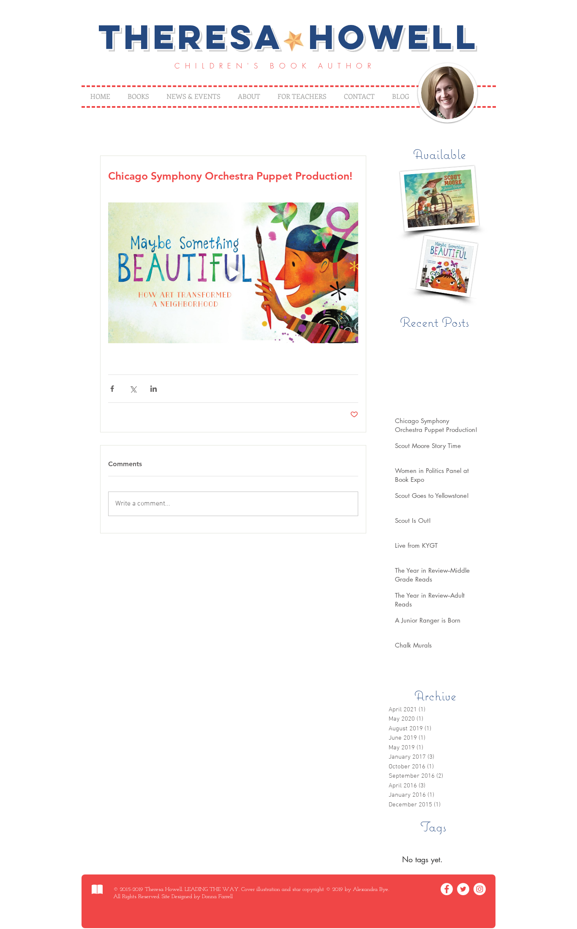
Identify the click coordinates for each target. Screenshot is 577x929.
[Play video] (233, 272)
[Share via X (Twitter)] (133, 389)
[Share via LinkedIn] (154, 389)
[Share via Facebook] (112, 389)
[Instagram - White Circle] (480, 889)
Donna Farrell (217, 896)
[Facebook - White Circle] (447, 889)
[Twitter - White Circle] (463, 889)
